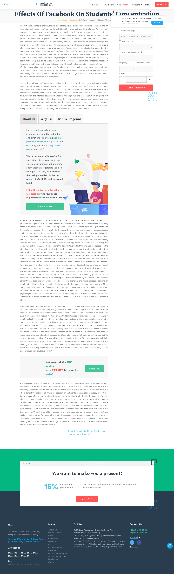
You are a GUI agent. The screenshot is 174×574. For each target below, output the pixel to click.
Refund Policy (32, 542)
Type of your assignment (130, 52)
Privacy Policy (37, 539)
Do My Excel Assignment (83, 530)
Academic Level (144, 63)
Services (96, 5)
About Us (28, 119)
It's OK (157, 23)
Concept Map (93, 533)
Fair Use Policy (16, 542)
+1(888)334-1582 (46, 3)
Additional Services (57, 556)
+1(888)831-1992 (45, 5)
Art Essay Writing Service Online (86, 541)
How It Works (54, 533)
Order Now (87, 499)
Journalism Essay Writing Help (85, 547)
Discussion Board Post (104, 530)
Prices (118, 5)
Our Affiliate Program (58, 553)
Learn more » (134, 24)
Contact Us (53, 562)
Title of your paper (127, 31)
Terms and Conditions (18, 539)
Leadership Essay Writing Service (86, 544)
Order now (161, 4)
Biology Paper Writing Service (111, 547)
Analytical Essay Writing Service (86, 538)
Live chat (134, 537)
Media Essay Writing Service (113, 544)
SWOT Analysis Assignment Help (87, 536)
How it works (109, 5)
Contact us (145, 5)
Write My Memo (79, 533)
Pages (122, 73)
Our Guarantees (55, 548)
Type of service (126, 41)
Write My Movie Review (111, 536)
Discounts (135, 5)
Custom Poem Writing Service (113, 541)
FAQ (50, 545)
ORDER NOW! (45, 206)
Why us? (46, 119)
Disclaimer (53, 559)
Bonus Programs (69, 119)
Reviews (52, 550)
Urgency (123, 63)
